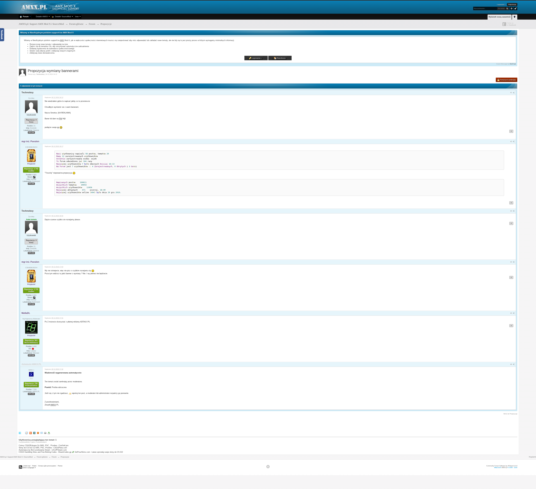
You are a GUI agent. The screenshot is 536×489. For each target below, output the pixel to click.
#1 (511, 92)
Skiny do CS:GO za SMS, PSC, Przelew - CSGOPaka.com (43, 448)
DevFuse (513, 64)
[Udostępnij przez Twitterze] (20, 433)
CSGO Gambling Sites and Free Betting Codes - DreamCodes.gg (45, 452)
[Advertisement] (69, 422)
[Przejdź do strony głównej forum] (50, 7)
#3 (511, 211)
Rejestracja (512, 4)
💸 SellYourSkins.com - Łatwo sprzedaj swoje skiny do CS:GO (97, 452)
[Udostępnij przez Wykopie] (26, 433)
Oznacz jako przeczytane (47, 466)
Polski (34, 466)
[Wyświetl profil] (31, 107)
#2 (511, 141)
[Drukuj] (45, 433)
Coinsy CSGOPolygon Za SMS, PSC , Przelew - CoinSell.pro (43, 445)
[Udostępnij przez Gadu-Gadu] (38, 433)
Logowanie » (501, 4)
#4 (511, 262)
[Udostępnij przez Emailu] (41, 433)
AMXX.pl (504, 467)
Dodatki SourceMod (62, 17)
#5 (511, 313)
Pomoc (60, 466)
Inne (77, 17)
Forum (25, 17)
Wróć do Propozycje (510, 414)
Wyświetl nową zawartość (500, 17)
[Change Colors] (515, 8)
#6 (511, 364)
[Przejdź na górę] (268, 466)
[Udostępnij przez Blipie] (30, 433)
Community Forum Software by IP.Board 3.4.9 (501, 466)
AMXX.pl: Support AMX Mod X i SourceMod (16, 457)
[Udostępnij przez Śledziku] (34, 433)
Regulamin (532, 457)
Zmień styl (26, 466)
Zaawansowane (511, 8)
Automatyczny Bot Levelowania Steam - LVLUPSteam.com (43, 450)
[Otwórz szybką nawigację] (514, 17)
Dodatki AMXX (41, 17)
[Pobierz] (49, 433)
